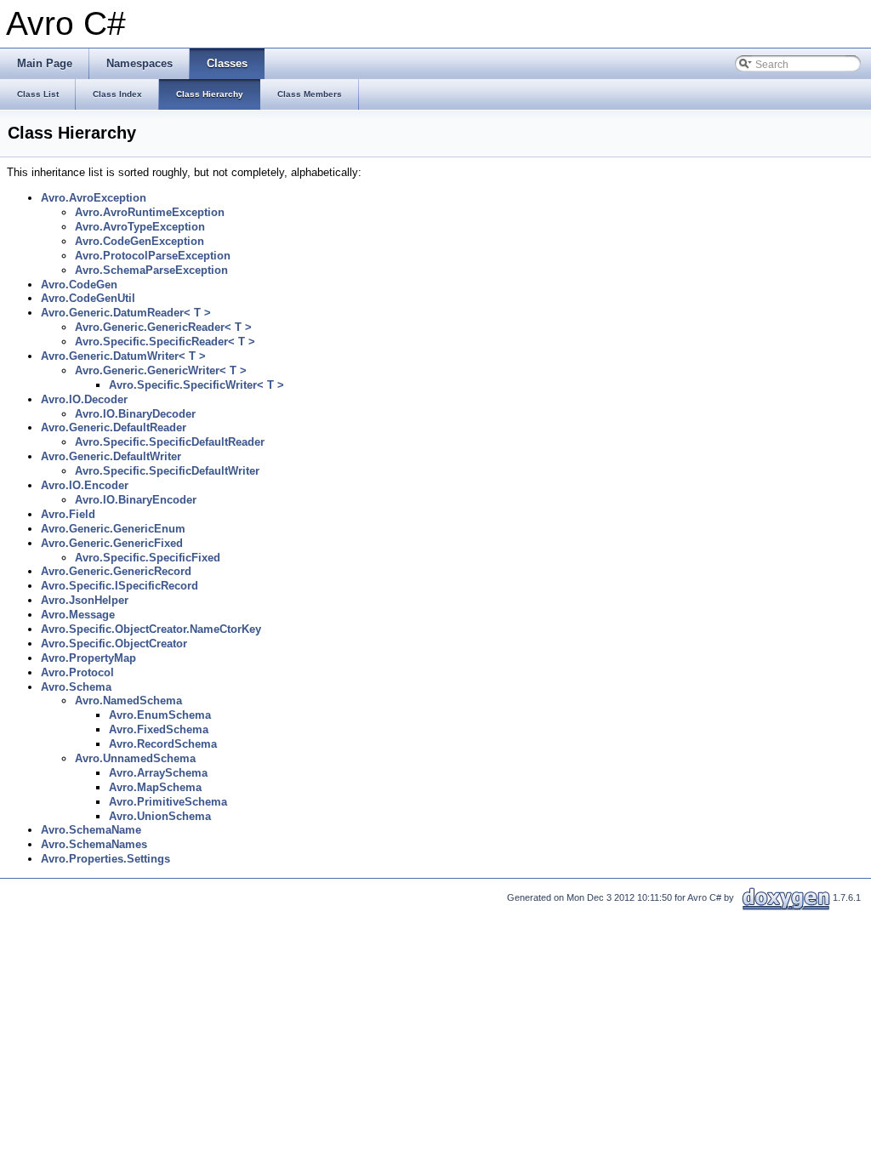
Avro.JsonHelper (84, 600)
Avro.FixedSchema (158, 729)
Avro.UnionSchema (160, 816)
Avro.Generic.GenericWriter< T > (161, 370)
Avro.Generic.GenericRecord (116, 571)
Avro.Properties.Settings (105, 858)
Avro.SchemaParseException (151, 270)
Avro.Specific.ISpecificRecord (119, 585)
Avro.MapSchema (155, 787)
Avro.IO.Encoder (84, 485)
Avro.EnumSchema (160, 715)
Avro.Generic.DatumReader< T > (126, 312)
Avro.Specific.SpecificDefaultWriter (167, 470)
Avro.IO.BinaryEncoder (135, 499)
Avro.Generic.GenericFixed (112, 543)
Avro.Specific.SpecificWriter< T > (196, 385)
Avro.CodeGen (79, 284)
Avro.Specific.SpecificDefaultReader (170, 442)
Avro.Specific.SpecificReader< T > (165, 341)
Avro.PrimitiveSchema (168, 801)
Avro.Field (68, 514)
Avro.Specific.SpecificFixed (147, 557)
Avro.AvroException (93, 197)
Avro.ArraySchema (158, 772)
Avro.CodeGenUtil (88, 298)
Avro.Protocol (77, 672)
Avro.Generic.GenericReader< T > (163, 327)
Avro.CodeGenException (139, 241)
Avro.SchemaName (91, 829)
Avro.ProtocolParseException (153, 255)
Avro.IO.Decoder (84, 399)
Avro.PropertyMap (88, 658)
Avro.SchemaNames (94, 844)
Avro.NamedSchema (128, 700)
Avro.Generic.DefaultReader (113, 427)
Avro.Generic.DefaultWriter (111, 456)
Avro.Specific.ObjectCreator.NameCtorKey (151, 629)
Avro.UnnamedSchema (135, 758)
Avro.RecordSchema (163, 744)
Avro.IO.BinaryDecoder (135, 413)
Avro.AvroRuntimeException (150, 212)
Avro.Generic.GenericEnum (113, 528)
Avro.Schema (76, 687)
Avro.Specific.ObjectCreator (114, 643)
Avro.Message (78, 614)
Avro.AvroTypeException (140, 226)
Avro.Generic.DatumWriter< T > (123, 356)
